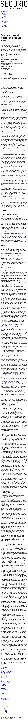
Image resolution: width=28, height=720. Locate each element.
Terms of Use (6, 16)
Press (4, 20)
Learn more (11, 718)
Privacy (5, 18)
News (4, 22)
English (5, 26)
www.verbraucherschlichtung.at (11, 382)
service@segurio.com (5, 699)
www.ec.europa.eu (5, 385)
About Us (5, 13)
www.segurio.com (6, 47)
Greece (5, 708)
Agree (6, 718)
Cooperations (6, 21)
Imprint (5, 17)
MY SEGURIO (4, 11)
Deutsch (5, 25)
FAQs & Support (7, 14)
